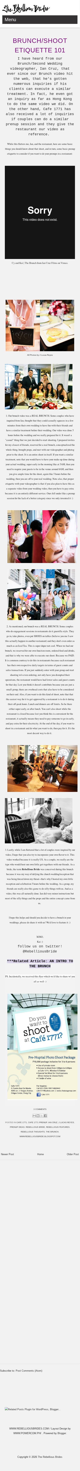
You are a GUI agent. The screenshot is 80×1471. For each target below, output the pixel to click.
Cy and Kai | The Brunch (24, 263)
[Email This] (34, 1116)
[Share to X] (42, 1116)
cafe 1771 (21, 1122)
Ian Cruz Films (49, 263)
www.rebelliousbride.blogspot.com (40, 1136)
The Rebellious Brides (50, 1456)
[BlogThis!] (38, 1116)
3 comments (40, 1109)
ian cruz (52, 1122)
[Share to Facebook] (45, 1116)
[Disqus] (40, 1210)
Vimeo (64, 263)
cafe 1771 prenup (37, 1122)
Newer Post (7, 1154)
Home (40, 1154)
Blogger (62, 1433)
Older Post (73, 1154)
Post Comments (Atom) (29, 1370)
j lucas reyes (66, 1122)
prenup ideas (17, 1127)
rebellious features (58, 1127)
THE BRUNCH (52, 1132)
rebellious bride (35, 1127)
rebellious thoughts (33, 1132)
